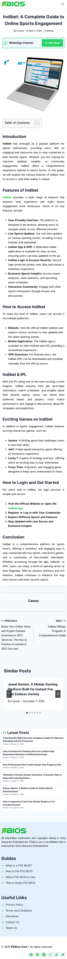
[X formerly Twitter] (63, 954)
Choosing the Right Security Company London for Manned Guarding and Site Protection (33, 739)
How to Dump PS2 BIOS (20, 882)
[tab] (27, 713)
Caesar (20, 31)
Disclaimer (12, 916)
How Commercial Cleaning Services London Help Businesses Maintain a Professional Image (28, 753)
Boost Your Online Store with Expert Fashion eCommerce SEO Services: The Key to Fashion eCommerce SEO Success (15, 635)
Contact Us (12, 922)
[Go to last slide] (9, 694)
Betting (50, 31)
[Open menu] (63, 4)
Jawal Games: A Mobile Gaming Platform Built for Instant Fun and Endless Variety (33, 689)
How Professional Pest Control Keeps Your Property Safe (32, 764)
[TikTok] (56, 954)
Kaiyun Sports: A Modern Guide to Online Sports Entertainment (28, 790)
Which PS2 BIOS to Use (20, 877)
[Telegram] (50, 954)
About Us (11, 927)
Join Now (54, 42)
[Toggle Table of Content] (35, 123)
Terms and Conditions (19, 910)
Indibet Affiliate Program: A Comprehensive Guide (52, 628)
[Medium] (44, 954)
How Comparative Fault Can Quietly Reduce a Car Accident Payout (29, 803)
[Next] (57, 694)
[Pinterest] (37, 954)
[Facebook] (31, 954)
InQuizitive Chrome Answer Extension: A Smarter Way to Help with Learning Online (32, 776)
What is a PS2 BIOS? (19, 865)
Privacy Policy (14, 904)
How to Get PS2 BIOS (19, 871)
